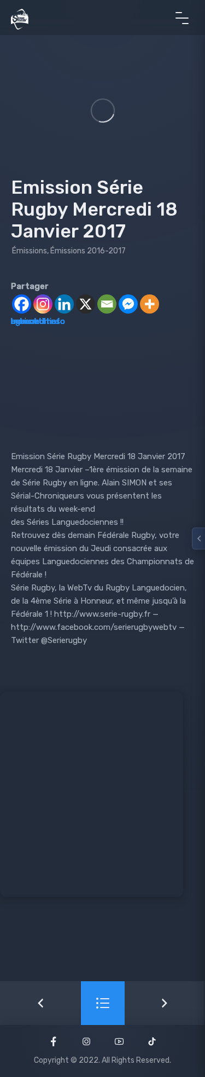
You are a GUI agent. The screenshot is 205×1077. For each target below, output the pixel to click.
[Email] (106, 304)
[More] (149, 304)
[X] (85, 304)
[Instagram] (42, 304)
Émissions (29, 251)
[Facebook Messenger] (128, 304)
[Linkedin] (64, 304)
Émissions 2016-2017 (88, 251)
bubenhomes (35, 321)
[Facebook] (21, 304)
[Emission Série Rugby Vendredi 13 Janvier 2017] (40, 1003)
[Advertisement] (102, 794)
